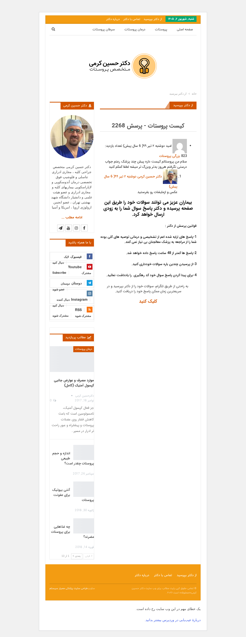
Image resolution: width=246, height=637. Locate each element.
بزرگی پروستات (169, 156)
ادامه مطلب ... (72, 217)
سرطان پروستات (103, 29)
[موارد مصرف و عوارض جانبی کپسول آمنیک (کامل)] (72, 359)
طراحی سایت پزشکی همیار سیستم (68, 588)
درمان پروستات (134, 29)
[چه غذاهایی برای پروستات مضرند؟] (83, 526)
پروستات (161, 29)
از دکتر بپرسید (153, 19)
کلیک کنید (148, 301)
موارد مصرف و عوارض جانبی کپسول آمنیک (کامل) (74, 383)
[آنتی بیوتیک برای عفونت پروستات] (83, 489)
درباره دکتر (113, 19)
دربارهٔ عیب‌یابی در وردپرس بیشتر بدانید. (173, 620)
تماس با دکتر (131, 19)
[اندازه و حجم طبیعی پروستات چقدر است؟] (83, 452)
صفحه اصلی (185, 29)
